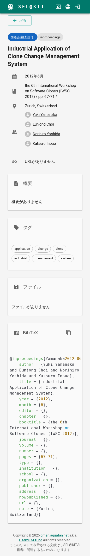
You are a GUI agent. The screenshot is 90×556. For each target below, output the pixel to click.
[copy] (69, 333)
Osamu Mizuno (30, 540)
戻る (22, 20)
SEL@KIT (31, 6)
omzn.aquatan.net (55, 535)
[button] (22, 249)
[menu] (10, 7)
